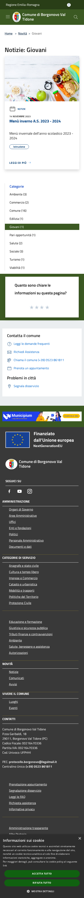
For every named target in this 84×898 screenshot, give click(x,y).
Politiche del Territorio (23, 596)
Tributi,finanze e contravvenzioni (31, 634)
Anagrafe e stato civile (24, 565)
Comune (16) (18, 210)
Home (9, 33)
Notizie (22, 109)
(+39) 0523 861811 (39, 766)
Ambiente (15, 640)
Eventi (13, 708)
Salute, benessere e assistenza (29, 646)
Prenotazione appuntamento (28, 784)
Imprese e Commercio (23, 578)
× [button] (79, 838)
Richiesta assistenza (22, 803)
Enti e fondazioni (20, 528)
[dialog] (42, 866)
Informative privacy (22, 809)
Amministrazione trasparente (28, 828)
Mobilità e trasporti (21, 590)
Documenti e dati (20, 546)
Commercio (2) (19, 202)
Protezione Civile (20, 603)
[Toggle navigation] (7, 16)
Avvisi (13, 684)
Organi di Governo (21, 509)
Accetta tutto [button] (42, 873)
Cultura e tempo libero (24, 571)
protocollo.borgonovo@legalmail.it (33, 761)
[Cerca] (75, 17)
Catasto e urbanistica (23, 584)
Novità (22, 33)
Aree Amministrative (23, 515)
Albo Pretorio (17, 834)
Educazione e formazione (25, 621)
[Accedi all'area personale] (69, 5)
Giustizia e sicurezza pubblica (28, 628)
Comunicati (16, 678)
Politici (13, 534)
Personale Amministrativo (26, 540)
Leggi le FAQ (17, 796)
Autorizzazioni (18, 652)
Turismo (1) (17, 259)
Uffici (12, 521)
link (5, 865)
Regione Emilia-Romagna (22, 4)
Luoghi (13, 701)
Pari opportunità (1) (22, 235)
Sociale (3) (16, 251)
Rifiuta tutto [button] (42, 882)
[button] (42, 891)
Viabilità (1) (17, 267)
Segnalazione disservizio (25, 790)
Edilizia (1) (16, 218)
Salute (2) (16, 243)
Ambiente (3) (18, 194)
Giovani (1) (17, 226)
